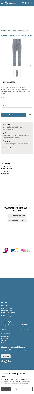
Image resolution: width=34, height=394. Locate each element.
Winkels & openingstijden (18, 216)
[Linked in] (9, 361)
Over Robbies (4, 339)
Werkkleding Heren (6, 166)
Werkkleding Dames (6, 169)
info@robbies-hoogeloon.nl (8, 312)
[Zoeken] (23, 3)
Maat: (3, 98)
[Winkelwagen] (31, 3)
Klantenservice (5, 337)
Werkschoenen (5, 174)
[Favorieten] (28, 3)
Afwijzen (28, 389)
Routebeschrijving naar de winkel (9, 316)
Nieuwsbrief (6, 356)
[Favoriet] (30, 115)
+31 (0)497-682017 (6, 310)
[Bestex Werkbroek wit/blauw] (17, 52)
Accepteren (6, 389)
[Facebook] (2, 361)
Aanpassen (17, 389)
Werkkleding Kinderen (7, 171)
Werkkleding (5, 163)
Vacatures (4, 340)
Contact (3, 342)
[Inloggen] (25, 3)
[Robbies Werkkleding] (10, 3)
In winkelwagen (14, 115)
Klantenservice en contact (18, 220)
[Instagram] (5, 361)
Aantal (3, 106)
